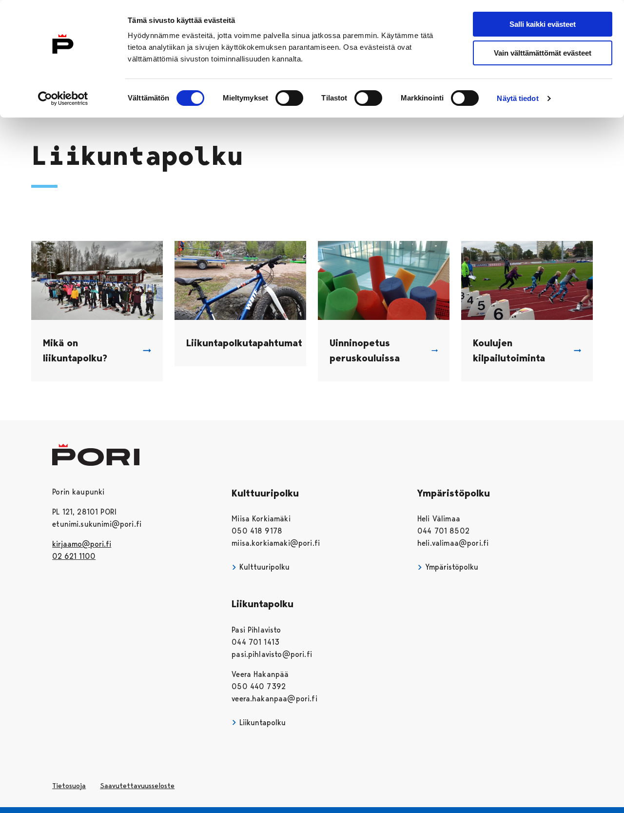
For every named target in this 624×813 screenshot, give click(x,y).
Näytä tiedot (517, 98)
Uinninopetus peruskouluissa (365, 350)
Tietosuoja (69, 785)
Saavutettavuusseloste (137, 785)
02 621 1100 (74, 556)
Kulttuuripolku (263, 567)
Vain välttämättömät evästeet (542, 53)
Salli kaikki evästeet (542, 24)
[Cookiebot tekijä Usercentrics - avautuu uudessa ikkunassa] (63, 98)
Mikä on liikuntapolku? (75, 350)
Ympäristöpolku (450, 567)
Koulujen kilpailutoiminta (509, 350)
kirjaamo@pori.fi (81, 544)
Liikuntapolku (261, 722)
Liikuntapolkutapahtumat (244, 343)
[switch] (289, 98)
